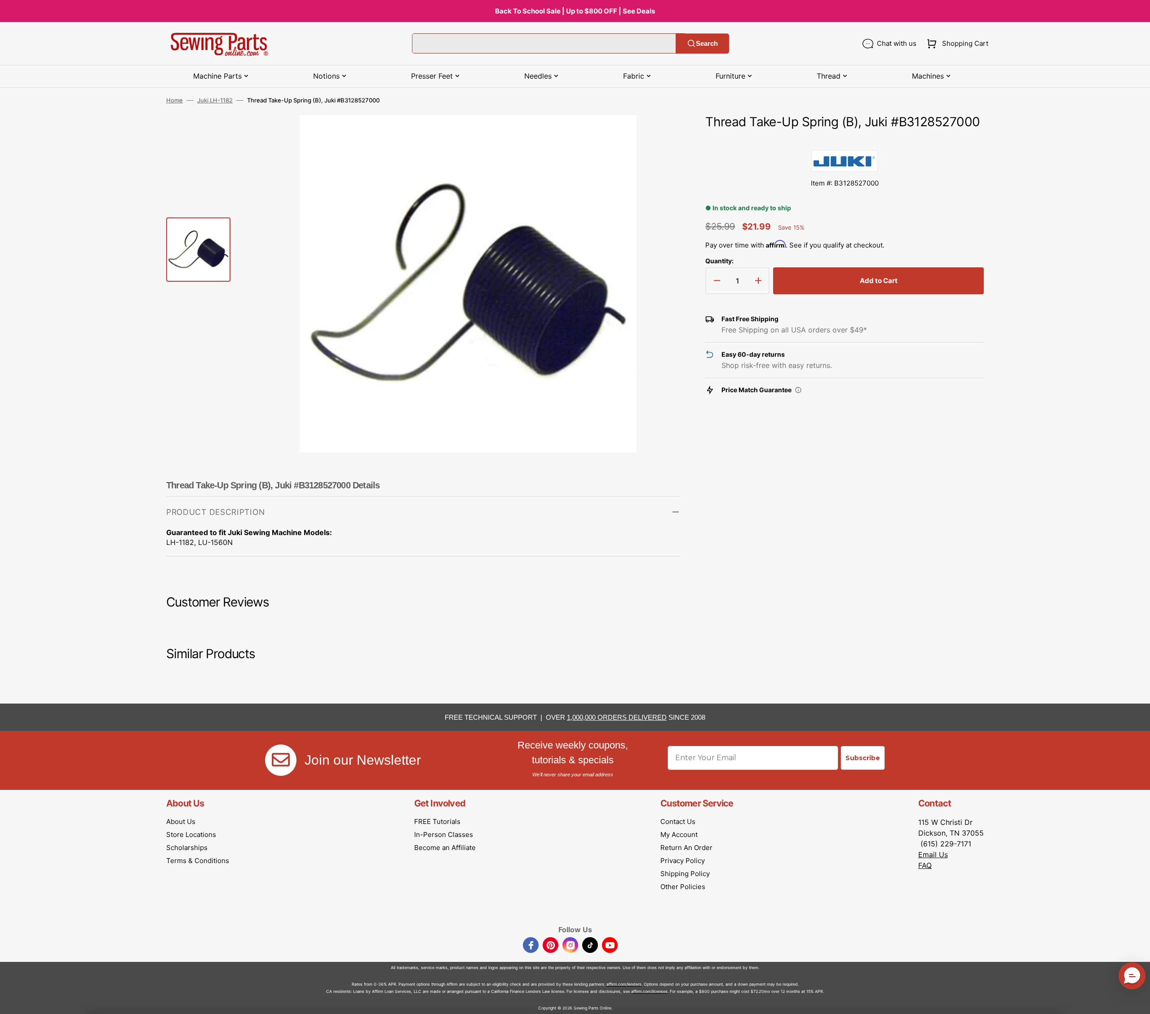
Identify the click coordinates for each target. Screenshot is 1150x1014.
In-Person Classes (443, 834)
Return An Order (686, 847)
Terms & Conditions (197, 860)
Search (707, 43)
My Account (679, 834)
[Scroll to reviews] (844, 141)
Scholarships (187, 847)
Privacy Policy (682, 860)
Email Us (933, 854)
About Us (180, 821)
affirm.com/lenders (623, 984)
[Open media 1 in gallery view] (660, 135)
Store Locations (191, 834)
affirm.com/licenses (649, 991)
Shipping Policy (685, 873)
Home (174, 100)
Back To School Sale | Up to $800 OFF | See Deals (575, 11)
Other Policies (682, 886)
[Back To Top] (1137, 1001)
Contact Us (677, 821)
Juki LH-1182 (215, 100)
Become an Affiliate (445, 847)
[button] (956, 43)
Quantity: (719, 261)
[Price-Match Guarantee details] (798, 389)
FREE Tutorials (437, 821)
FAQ (925, 865)
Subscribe (862, 758)
